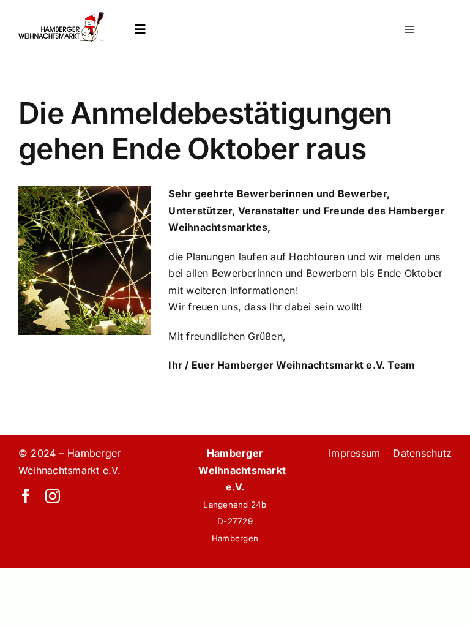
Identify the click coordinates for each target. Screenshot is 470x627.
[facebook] (25, 496)
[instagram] (52, 496)
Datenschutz (422, 453)
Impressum (354, 453)
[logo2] (61, 16)
